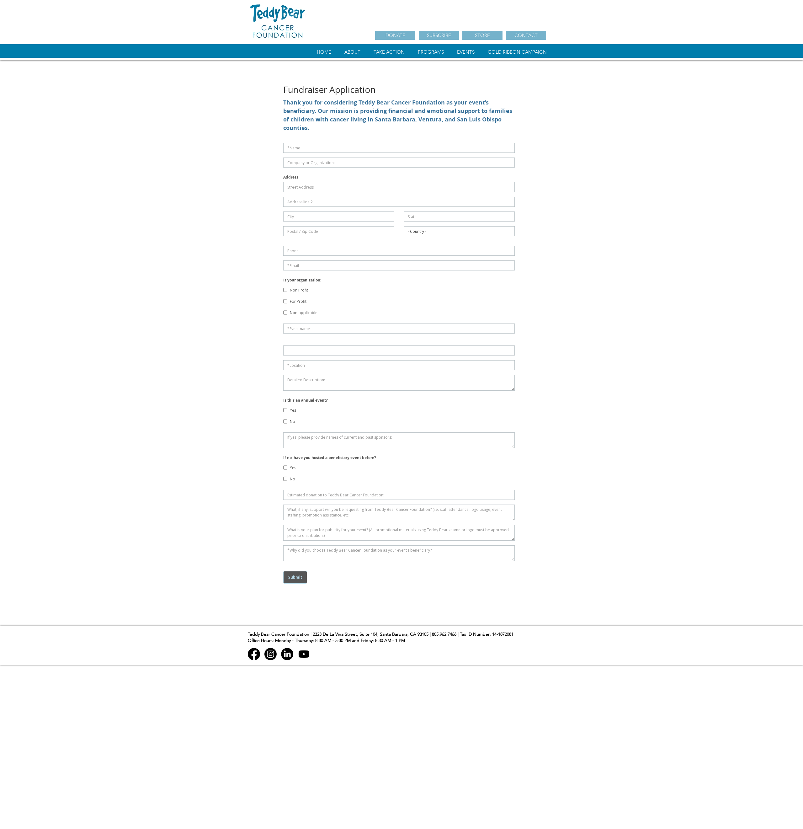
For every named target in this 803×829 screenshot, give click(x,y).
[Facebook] (254, 654)
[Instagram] (270, 654)
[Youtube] (304, 654)
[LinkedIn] (287, 654)
